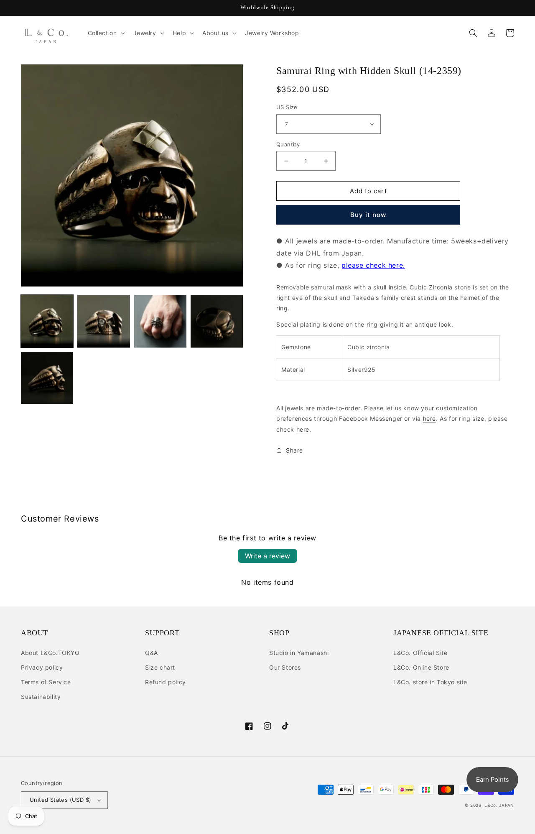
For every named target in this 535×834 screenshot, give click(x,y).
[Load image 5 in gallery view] (47, 378)
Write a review (267, 556)
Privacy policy (42, 667)
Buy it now (368, 215)
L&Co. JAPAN (499, 805)
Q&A (151, 652)
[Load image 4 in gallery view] (217, 321)
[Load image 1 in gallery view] (47, 321)
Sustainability (41, 696)
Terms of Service (46, 682)
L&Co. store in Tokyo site (430, 682)
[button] (105, 33)
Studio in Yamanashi (299, 652)
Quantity (288, 144)
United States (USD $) (60, 799)
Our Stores (285, 667)
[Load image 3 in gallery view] (160, 321)
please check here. (373, 265)
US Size (287, 107)
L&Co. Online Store (421, 667)
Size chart (160, 667)
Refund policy (165, 682)
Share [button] (294, 450)
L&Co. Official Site (420, 652)
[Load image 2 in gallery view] (103, 321)
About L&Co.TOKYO (50, 652)
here (429, 418)
